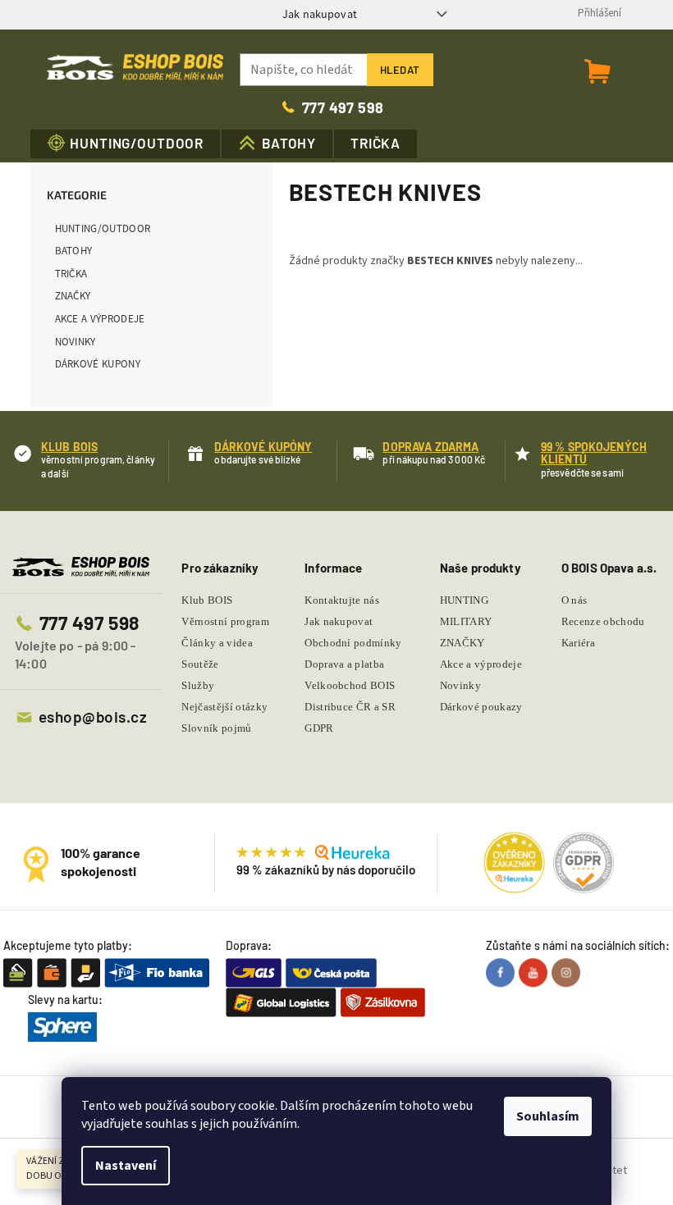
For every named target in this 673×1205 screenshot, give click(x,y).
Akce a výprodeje (100, 319)
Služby (197, 685)
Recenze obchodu (603, 621)
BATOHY (74, 251)
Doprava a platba (344, 664)
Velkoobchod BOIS (349, 685)
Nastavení (125, 1166)
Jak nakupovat (319, 14)
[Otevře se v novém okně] (502, 972)
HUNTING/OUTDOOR (103, 228)
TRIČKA (71, 274)
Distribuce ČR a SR (350, 707)
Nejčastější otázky (224, 707)
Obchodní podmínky (353, 643)
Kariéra (578, 643)
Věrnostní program (225, 621)
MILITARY (466, 621)
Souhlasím (547, 1116)
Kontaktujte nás (341, 600)
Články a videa (217, 643)
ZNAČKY (73, 296)
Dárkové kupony (98, 364)
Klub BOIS (206, 600)
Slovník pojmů (216, 728)
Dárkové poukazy (481, 707)
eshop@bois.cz (93, 716)
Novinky (75, 342)
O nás (574, 600)
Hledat (400, 69)
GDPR (318, 728)
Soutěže (199, 664)
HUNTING (464, 600)
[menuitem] (125, 144)
